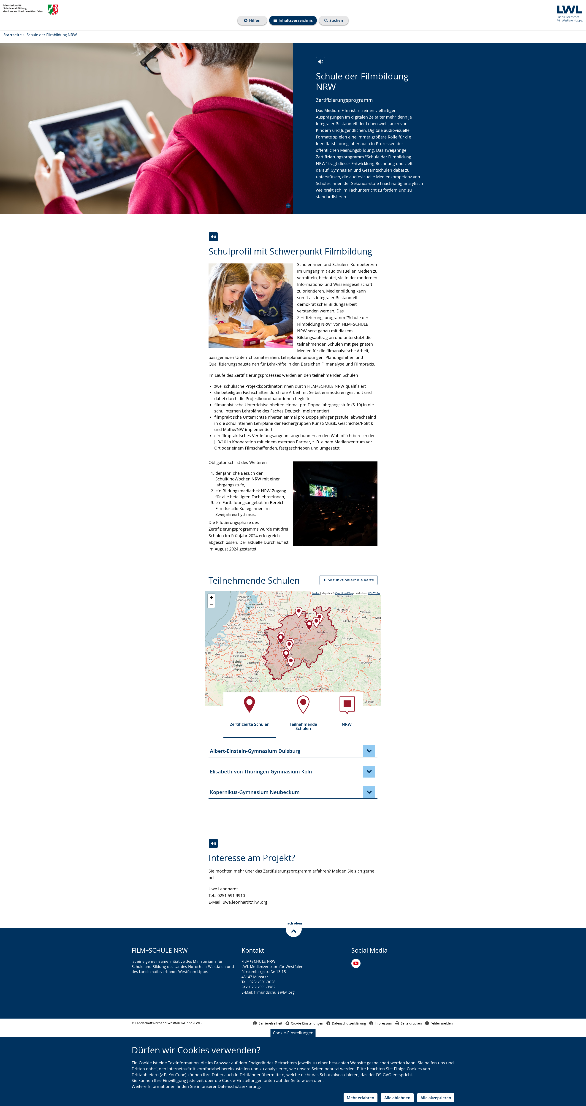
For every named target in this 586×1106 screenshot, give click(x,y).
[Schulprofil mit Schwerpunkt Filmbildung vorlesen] (213, 236)
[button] (146, 128)
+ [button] (211, 597)
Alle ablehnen (397, 1097)
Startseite (12, 34)
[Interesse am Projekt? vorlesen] (213, 843)
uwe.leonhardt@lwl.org (245, 902)
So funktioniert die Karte (351, 580)
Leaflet (316, 593)
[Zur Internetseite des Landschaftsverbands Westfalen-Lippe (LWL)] (568, 13)
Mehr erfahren (360, 1097)
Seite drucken (411, 1023)
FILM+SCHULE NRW (30, 10)
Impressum (383, 1023)
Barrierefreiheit (270, 1023)
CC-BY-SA (374, 593)
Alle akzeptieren (436, 1097)
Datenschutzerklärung (239, 1086)
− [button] (211, 604)
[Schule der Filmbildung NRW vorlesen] (320, 61)
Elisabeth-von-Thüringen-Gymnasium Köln (261, 771)
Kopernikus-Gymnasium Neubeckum (255, 792)
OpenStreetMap (344, 593)
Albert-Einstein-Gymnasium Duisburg (255, 751)
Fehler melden (442, 1023)
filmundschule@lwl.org (274, 992)
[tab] (249, 712)
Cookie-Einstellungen (293, 1033)
